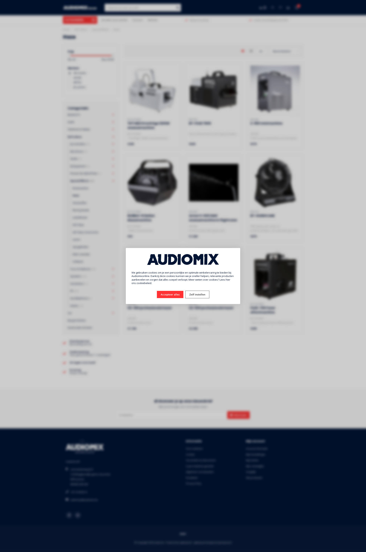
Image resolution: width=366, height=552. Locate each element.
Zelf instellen (197, 294)
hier (228, 279)
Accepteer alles (170, 294)
